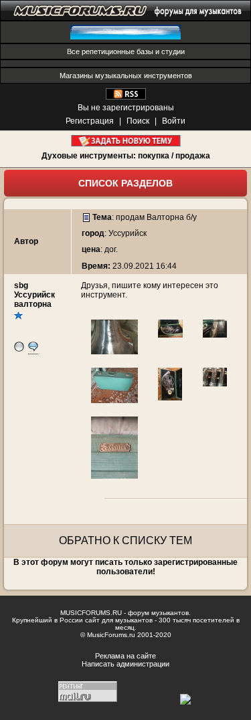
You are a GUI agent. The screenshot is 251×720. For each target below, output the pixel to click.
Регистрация (90, 121)
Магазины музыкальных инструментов (126, 76)
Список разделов (125, 183)
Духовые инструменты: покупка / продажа (125, 155)
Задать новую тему (125, 140)
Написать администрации (125, 664)
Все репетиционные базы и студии (126, 51)
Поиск (138, 121)
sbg (21, 285)
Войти (173, 121)
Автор (26, 241)
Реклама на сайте (125, 656)
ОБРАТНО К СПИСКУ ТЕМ (125, 540)
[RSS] (126, 97)
